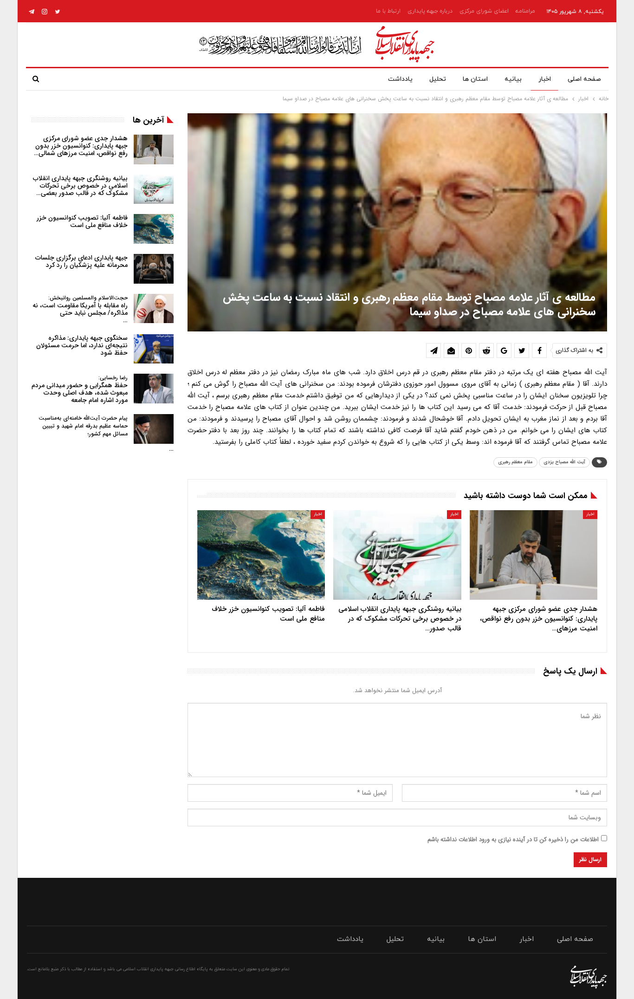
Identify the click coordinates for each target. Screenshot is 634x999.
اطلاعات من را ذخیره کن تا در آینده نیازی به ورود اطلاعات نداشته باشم (513, 839)
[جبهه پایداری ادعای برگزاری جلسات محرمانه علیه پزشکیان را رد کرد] (154, 269)
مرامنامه (525, 11)
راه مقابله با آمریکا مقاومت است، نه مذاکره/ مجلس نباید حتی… (80, 309)
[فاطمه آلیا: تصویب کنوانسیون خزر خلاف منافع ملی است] (261, 555)
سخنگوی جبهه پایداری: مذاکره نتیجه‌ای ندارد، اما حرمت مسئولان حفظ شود (82, 345)
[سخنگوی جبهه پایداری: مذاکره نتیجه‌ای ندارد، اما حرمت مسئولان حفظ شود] (154, 349)
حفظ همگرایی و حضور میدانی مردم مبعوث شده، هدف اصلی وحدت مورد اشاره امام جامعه (80, 389)
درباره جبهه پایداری (430, 11)
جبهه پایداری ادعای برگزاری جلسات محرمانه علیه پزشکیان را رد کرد (81, 261)
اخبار (544, 79)
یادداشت (400, 79)
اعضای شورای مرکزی (484, 11)
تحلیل (437, 79)
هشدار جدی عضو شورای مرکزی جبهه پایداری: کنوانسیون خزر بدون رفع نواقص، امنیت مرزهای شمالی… (81, 145)
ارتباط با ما (388, 11)
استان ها (475, 79)
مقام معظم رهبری (515, 462)
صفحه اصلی (584, 79)
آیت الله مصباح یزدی (564, 462)
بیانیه (513, 79)
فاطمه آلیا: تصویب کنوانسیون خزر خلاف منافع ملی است (82, 221)
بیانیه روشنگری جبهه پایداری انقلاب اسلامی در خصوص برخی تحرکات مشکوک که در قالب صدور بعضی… (80, 185)
